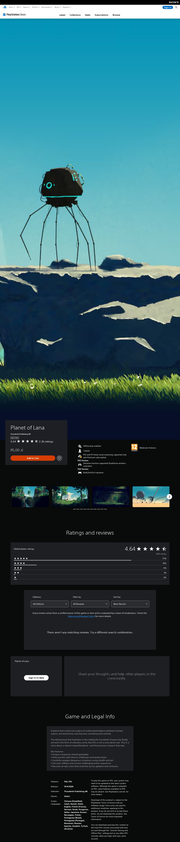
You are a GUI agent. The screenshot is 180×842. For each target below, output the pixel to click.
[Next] (169, 496)
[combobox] (50, 604)
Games (25, 7)
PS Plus (35, 7)
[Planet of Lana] (30, 496)
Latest (62, 15)
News (57, 7)
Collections (75, 15)
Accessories (46, 7)
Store (11, 7)
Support (66, 7)
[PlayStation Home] (5, 7)
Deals (87, 15)
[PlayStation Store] (15, 14)
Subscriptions (101, 15)
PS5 (18, 7)
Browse (116, 15)
